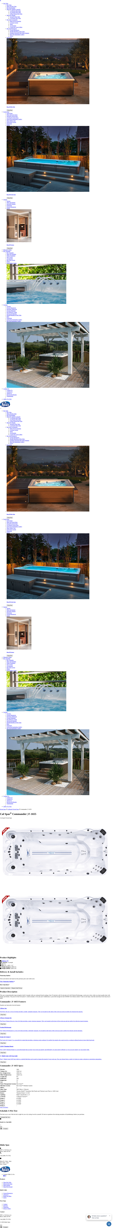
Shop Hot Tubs (7, 1182)
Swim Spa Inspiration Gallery (14, 119)
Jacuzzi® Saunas (11, 204)
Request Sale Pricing (17, 988)
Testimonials (10, 396)
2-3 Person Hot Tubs (15, 11)
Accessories (13, 25)
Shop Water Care (11, 120)
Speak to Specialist (5, 988)
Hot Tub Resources (12, 28)
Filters (8, 261)
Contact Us (6, 389)
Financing (9, 37)
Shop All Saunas (11, 202)
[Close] (0, 0)
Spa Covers (10, 257)
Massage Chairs (7, 250)
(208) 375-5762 (7, 399)
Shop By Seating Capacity (13, 9)
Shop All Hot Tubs (11, 6)
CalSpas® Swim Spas (13, 809)
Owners (5, 305)
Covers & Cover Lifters (16, 27)
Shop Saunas (6, 1185)
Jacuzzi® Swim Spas (12, 116)
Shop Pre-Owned (7, 1187)
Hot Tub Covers (11, 260)
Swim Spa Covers (11, 122)
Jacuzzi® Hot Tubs (15, 17)
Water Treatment (11, 255)
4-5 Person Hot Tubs (15, 12)
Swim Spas (6, 112)
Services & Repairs (12, 313)
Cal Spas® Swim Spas (12, 117)
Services (5, 1205)
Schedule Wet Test (5, 1117)
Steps (11, 24)
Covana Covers (14, 22)
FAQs (11, 36)
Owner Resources (14, 30)
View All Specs (4, 1107)
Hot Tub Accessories (12, 19)
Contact (5, 1204)
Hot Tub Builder (11, 8)
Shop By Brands (11, 15)
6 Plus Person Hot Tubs (16, 14)
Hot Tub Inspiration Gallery (17, 34)
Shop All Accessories (15, 21)
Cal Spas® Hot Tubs (15, 18)
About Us (9, 393)
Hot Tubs (5, 3)
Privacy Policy (7, 1208)
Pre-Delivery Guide (12, 312)
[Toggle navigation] (0, 408)
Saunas (5, 199)
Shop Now (9, 110)
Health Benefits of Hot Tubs (17, 31)
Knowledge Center (12, 263)
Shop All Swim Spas (12, 115)
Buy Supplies (6, 251)
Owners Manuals (11, 311)
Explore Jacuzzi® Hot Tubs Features (19, 33)
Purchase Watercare (12, 309)
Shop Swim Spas (7, 1184)
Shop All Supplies (11, 254)
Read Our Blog (7, 1196)
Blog (8, 316)
